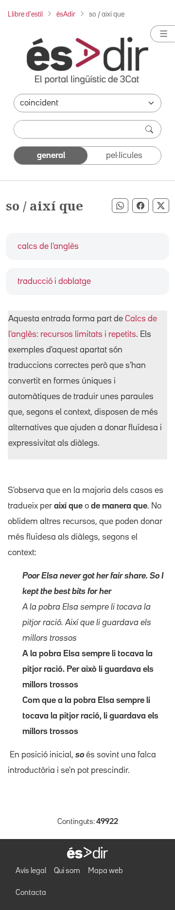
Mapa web (105, 871)
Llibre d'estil (25, 14)
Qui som (67, 871)
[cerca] (150, 129)
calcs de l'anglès (48, 246)
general (51, 155)
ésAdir (65, 14)
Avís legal (31, 871)
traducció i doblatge (54, 281)
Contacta (31, 893)
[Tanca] (162, 33)
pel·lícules (124, 155)
